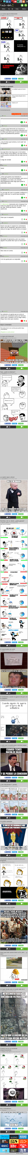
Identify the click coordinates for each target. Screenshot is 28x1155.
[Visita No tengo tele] (23, 1150)
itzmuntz (5, 236)
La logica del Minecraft (7, 336)
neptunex (4, 746)
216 (9, 985)
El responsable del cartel (7, 649)
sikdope (5, 165)
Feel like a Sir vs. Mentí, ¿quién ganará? (12, 521)
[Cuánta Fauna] (23, 1)
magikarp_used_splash (6, 1051)
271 (9, 645)
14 (22, 82)
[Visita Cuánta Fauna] (23, 1141)
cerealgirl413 (6, 189)
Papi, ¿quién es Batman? (7, 372)
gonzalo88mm (5, 478)
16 (22, 1132)
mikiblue (3, 862)
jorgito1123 (5, 214)
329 (9, 693)
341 (9, 82)
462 (9, 855)
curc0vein (6, 173)
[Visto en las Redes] (10, 1)
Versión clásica (19, 1153)
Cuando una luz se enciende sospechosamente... (8, 1049)
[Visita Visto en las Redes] (4, 1146)
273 (9, 949)
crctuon (5, 201)
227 (9, 741)
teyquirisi (3, 700)
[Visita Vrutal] (23, 1146)
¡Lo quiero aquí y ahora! (7, 477)
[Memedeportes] (7, 1)
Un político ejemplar (6, 821)
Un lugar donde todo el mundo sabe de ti (12, 989)
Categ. (17, 8)
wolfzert (3, 650)
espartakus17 (4, 373)
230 (9, 1105)
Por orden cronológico (16, 114)
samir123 (5, 311)
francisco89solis (5, 786)
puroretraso (6, 256)
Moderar (24, 8)
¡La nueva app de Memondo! (8, 14)
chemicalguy (4, 990)
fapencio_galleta (5, 522)
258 (9, 368)
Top (9, 8)
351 (9, 903)
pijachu (5, 139)
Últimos (3, 8)
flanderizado (4, 955)
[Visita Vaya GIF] (4, 1150)
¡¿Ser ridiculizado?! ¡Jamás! (8, 784)
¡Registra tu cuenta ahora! (7, 332)
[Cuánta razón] (4, 1)
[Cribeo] (18, 1)
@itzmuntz (5, 204)
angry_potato (4, 338)
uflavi (3, 909)
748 (9, 818)
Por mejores (24, 114)
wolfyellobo (4, 1110)
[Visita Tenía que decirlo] (14, 1146)
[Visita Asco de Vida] (4, 1141)
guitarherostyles (6, 149)
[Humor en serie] (21, 1)
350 (9, 427)
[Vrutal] (15, 1)
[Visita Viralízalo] (4, 1137)
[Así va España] (12, 1)
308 (9, 781)
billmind (3, 823)
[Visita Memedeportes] (23, 1137)
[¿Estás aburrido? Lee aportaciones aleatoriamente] (12, 9)
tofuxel (3, 15)
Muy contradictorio (5, 1108)
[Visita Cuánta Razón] (14, 1137)
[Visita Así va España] (14, 1141)
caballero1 (5, 223)
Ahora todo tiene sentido (7, 907)
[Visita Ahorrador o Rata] (14, 1150)
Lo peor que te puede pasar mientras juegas (13, 745)
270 (9, 517)
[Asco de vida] (1, 1)
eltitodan (5, 125)
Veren (4, 115)
